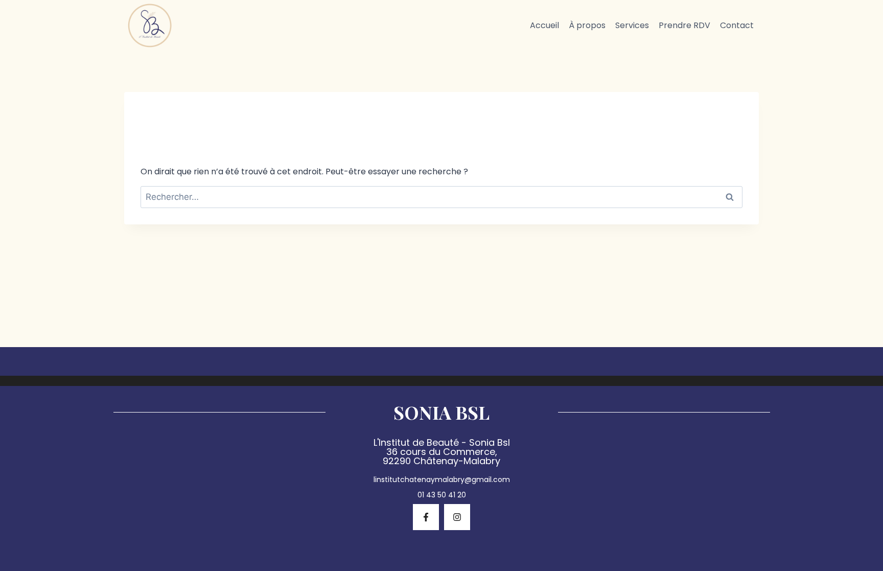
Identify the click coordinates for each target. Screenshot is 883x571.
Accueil (544, 25)
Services (632, 25)
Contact (737, 25)
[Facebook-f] (426, 517)
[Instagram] (457, 517)
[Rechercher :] (441, 197)
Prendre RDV (684, 25)
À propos (587, 25)
